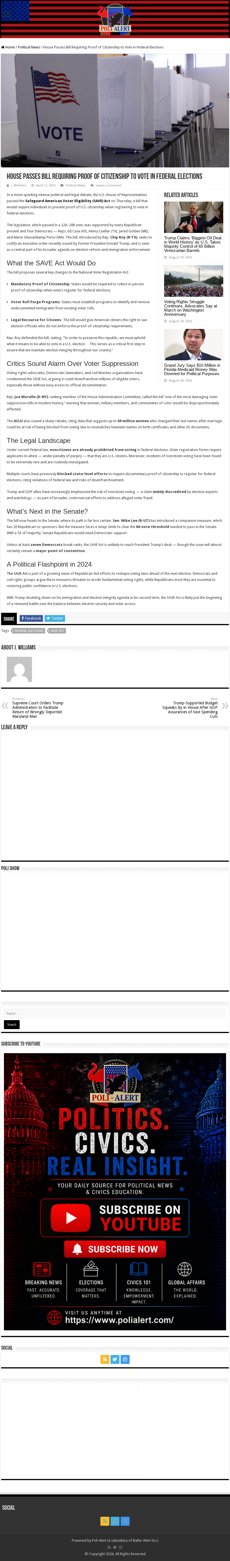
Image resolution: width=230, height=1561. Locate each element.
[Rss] (104, 1359)
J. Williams (18, 185)
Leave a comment (108, 185)
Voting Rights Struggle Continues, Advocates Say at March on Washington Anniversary (190, 308)
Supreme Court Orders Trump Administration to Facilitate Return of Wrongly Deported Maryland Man (37, 708)
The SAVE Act (17, 573)
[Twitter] (115, 1359)
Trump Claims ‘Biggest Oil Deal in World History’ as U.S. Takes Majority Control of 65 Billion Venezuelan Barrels (192, 244)
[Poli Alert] (115, 19)
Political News (29, 47)
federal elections (29, 631)
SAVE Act (57, 631)
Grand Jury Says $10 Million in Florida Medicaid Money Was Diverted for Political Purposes (192, 369)
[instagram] (125, 1359)
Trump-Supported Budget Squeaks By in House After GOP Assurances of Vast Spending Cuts (190, 708)
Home (9, 47)
